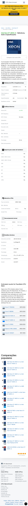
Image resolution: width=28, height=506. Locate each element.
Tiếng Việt (22, 500)
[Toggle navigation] (24, 2)
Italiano (21, 502)
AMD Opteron (19, 474)
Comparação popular (21, 481)
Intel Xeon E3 (4, 477)
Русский (16, 504)
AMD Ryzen (18, 477)
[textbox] (14, 57)
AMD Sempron (19, 479)
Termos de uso (5, 496)
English (5, 500)
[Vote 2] (20, 453)
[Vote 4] (23, 453)
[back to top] (25, 503)
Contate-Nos (4, 488)
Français (17, 502)
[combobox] (14, 57)
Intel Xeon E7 (4, 481)
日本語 (9, 500)
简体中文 (17, 500)
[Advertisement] (14, 20)
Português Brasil (9, 504)
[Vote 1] (18, 453)
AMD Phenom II (19, 476)
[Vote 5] (25, 453)
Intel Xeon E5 (4, 479)
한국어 (13, 500)
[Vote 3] (22, 453)
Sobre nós (4, 486)
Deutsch (8, 502)
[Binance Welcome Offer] (14, 11)
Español (12, 502)
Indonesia (21, 504)
